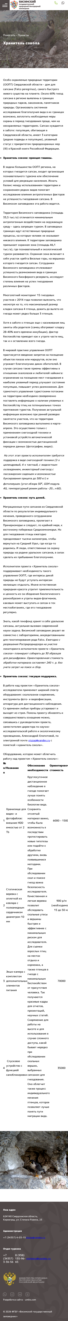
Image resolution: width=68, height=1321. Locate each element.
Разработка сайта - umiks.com (19, 1299)
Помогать (9, 35)
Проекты (23, 35)
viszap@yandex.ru (39, 740)
